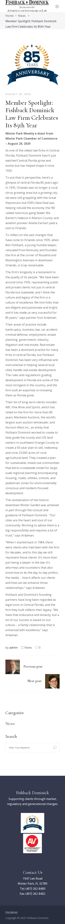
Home (9, 16)
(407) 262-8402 (35, 894)
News (22, 16)
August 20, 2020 (18, 94)
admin (13, 648)
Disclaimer (11, 912)
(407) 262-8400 (35, 889)
